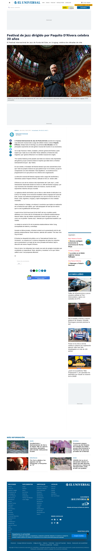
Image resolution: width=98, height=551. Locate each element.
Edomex (53, 486)
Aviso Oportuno (41, 490)
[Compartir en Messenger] (10, 149)
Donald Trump (12, 503)
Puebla (53, 490)
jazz (19, 263)
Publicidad (51, 543)
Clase (23, 486)
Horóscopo (40, 510)
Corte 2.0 (10, 488)
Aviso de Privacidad (60, 543)
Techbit (10, 529)
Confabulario (11, 521)
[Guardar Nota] (10, 155)
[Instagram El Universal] (52, 523)
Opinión (71, 235)
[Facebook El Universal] (54, 520)
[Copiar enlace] (10, 152)
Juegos (39, 506)
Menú (9, 530)
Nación (10, 486)
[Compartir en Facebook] (10, 140)
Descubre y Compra (42, 486)
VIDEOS (47, 2)
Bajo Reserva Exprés (75, 238)
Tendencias (11, 523)
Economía (11, 514)
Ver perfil (18, 135)
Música (17, 130)
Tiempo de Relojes (27, 497)
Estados (10, 506)
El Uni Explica (12, 495)
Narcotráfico (11, 508)
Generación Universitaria (40, 496)
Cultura (10, 519)
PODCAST (53, 2)
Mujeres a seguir (12, 490)
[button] (83, 7)
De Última (25, 492)
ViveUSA (39, 505)
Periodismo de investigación (12, 493)
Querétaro (54, 494)
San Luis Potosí (55, 495)
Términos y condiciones (46, 544)
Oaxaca (53, 488)
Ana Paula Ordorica (74, 261)
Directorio (13, 543)
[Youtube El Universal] (60, 520)
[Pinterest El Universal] (54, 523)
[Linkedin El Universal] (57, 523)
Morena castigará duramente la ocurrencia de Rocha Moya (75, 243)
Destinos (24, 494)
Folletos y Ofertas (42, 488)
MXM (43, 2)
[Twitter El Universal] (57, 520)
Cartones (10, 512)
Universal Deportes (13, 516)
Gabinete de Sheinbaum (11, 498)
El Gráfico (39, 499)
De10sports (40, 501)
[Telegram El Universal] (52, 520)
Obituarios (39, 494)
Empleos (39, 492)
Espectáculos (12, 518)
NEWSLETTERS (60, 2)
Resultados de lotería (41, 513)
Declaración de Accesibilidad (79, 543)
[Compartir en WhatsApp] (10, 146)
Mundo (10, 501)
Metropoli (10, 505)
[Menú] (9, 2)
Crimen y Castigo (74, 250)
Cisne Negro (25, 499)
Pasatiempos (40, 508)
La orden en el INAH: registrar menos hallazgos (76, 255)
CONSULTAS (68, 2)
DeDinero (39, 503)
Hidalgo (53, 492)
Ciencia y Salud (12, 525)
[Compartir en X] (10, 143)
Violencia (45, 543)
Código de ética (37, 543)
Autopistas (25, 495)
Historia (69, 543)
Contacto (55, 544)
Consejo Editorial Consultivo (24, 543)
